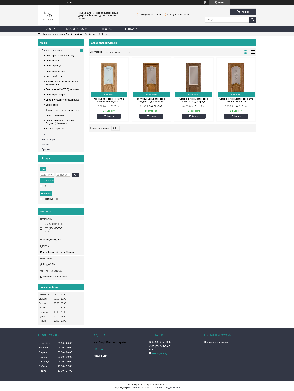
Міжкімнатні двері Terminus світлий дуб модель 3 (109, 100)
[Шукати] (252, 20)
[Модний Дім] (48, 24)
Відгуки (45, 144)
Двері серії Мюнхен (56, 71)
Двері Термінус (74, 34)
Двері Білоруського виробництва (62, 99)
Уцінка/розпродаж (55, 128)
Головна (50, 29)
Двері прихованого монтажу (60, 55)
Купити (110, 116)
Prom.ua (163, 385)
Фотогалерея (49, 139)
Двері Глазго (52, 60)
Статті (45, 134)
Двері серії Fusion (55, 76)
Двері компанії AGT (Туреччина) (62, 89)
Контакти (131, 29)
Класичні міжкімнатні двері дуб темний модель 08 (236, 100)
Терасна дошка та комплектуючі (62, 110)
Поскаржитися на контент (139, 388)
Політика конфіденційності (167, 388)
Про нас (107, 29)
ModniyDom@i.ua (52, 239)
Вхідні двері (52, 105)
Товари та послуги (77, 29)
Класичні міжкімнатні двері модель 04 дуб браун (193, 100)
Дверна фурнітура (55, 115)
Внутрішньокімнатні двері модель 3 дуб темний (151, 100)
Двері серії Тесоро (55, 94)
